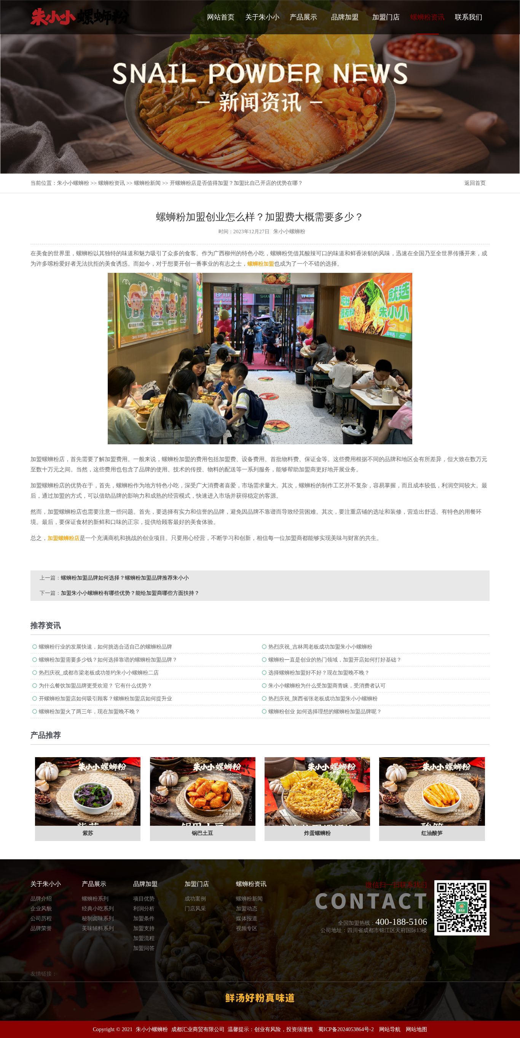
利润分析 (144, 908)
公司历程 (41, 918)
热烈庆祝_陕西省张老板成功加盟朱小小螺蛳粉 (323, 699)
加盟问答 (144, 948)
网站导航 (389, 1029)
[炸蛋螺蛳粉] (317, 791)
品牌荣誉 (41, 928)
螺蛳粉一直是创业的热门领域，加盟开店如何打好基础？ (335, 660)
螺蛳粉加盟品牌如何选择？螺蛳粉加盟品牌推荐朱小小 (125, 578)
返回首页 (475, 183)
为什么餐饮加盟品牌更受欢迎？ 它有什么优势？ (95, 686)
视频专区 (246, 928)
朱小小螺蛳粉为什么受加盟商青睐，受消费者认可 (327, 686)
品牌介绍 (41, 899)
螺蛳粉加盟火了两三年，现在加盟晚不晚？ (89, 711)
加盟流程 (144, 938)
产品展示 (303, 17)
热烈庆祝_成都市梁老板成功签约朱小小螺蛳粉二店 (99, 673)
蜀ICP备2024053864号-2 (346, 1029)
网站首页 (220, 17)
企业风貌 (41, 908)
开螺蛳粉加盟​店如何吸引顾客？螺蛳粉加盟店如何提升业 (105, 699)
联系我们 (468, 17)
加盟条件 (144, 918)
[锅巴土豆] (202, 791)
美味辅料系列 (98, 928)
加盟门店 (386, 17)
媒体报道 (246, 918)
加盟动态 (246, 908)
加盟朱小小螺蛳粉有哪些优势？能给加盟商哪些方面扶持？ (130, 593)
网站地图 (416, 1029)
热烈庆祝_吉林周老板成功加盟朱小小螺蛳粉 (320, 647)
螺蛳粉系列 (95, 899)
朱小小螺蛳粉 (73, 183)
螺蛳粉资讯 (427, 17)
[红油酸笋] (432, 791)
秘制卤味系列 (98, 918)
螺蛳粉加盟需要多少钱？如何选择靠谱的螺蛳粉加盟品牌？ (108, 660)
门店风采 (195, 908)
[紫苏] (87, 791)
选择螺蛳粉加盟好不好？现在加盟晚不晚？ (319, 673)
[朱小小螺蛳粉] (79, 17)
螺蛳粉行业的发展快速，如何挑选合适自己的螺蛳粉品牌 (105, 647)
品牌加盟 (345, 17)
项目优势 (144, 899)
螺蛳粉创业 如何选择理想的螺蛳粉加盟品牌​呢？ (325, 711)
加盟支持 (144, 928)
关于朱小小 (262, 17)
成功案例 (195, 899)
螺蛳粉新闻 (147, 183)
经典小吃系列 (98, 908)
